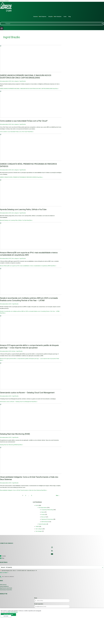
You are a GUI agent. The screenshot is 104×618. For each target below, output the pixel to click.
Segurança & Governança (47, 519)
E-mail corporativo (38, 603)
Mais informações (12, 612)
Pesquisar (2, 23)
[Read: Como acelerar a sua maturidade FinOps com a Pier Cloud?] (36, 117)
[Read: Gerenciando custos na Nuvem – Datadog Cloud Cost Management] (36, 389)
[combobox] (52, 567)
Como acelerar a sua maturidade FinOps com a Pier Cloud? (23, 121)
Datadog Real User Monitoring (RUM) (15, 434)
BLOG (10, 81)
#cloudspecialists (4, 81)
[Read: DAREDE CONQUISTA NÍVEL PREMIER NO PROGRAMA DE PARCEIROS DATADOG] (36, 160)
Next (58, 495)
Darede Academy (42, 524)
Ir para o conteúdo (4, 0)
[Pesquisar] (102, 23)
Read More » (29, 88)
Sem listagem (39, 531)
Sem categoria (15, 81)
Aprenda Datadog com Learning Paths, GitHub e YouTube (23, 209)
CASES (37, 526)
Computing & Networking (47, 509)
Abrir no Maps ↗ (4, 572)
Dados (42, 512)
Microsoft (43, 517)
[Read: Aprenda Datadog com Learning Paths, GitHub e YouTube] (36, 206)
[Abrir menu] (1, 28)
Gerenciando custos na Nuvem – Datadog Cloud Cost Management (27, 393)
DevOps (13, 351)
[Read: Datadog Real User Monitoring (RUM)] (36, 430)
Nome (35, 597)
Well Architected (45, 521)
